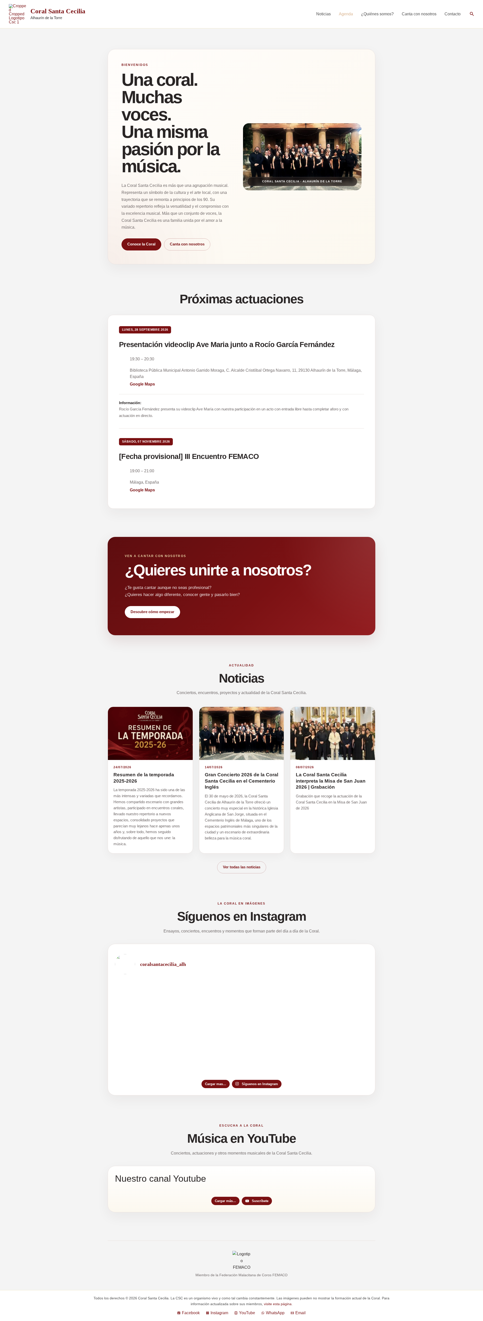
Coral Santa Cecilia (57, 11)
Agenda (346, 14)
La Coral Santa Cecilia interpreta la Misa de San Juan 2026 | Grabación (331, 781)
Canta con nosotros (419, 14)
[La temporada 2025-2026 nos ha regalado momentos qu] (156, 1052)
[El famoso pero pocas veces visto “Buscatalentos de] (241, 1003)
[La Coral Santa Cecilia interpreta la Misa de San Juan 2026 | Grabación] (332, 733)
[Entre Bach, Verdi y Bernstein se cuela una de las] (326, 1052)
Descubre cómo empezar (152, 612)
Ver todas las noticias (241, 867)
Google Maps (142, 384)
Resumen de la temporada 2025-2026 (143, 778)
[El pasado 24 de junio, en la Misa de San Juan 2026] (241, 1052)
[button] (472, 14)
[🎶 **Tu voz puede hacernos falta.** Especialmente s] (326, 1003)
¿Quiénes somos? (377, 14)
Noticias (323, 14)
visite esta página (278, 1304)
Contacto (453, 14)
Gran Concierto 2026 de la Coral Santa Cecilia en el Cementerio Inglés (241, 781)
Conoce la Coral (141, 244)
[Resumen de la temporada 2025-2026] (150, 733)
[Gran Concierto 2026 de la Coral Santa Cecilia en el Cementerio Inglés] (241, 733)
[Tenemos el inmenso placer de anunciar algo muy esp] (156, 1003)
